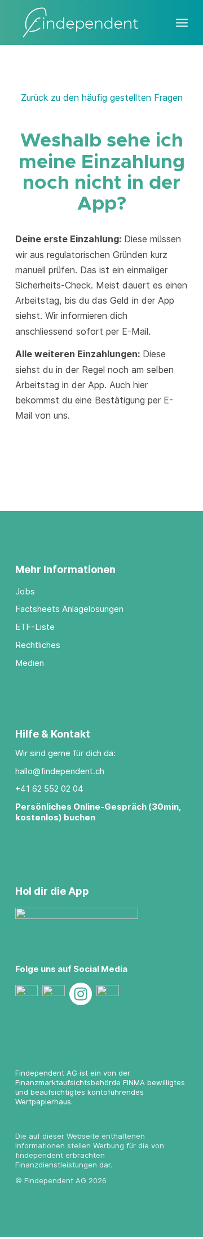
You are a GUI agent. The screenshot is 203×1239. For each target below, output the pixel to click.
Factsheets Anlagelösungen (69, 608)
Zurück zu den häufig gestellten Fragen (102, 97)
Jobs (25, 591)
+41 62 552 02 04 (49, 788)
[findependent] (84, 22)
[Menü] (182, 16)
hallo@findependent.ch (59, 771)
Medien (29, 663)
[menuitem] (182, 16)
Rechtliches (37, 645)
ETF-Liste (35, 626)
